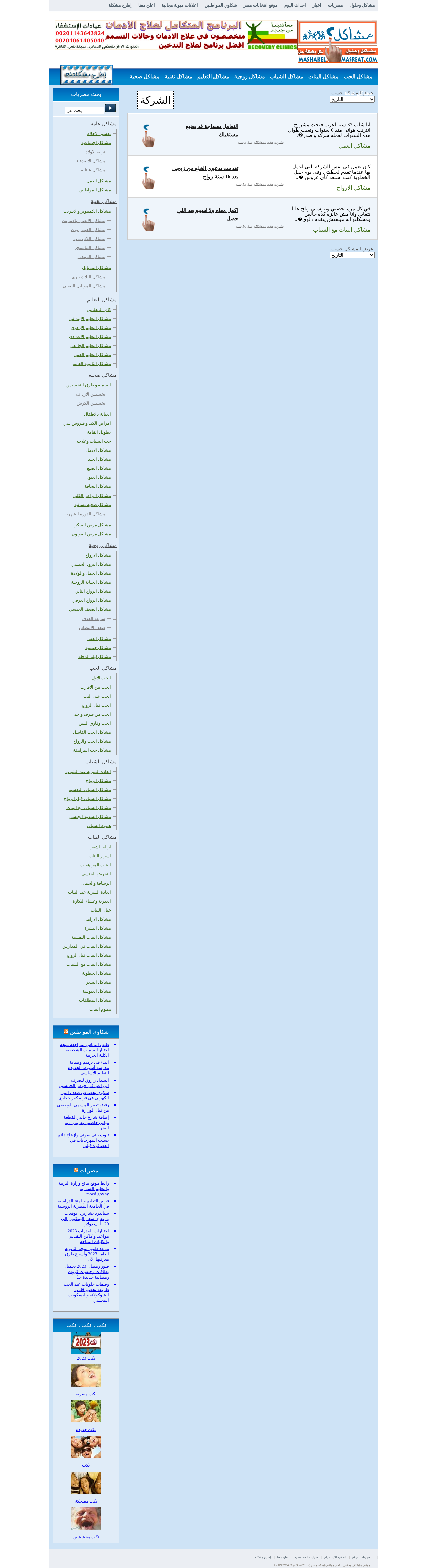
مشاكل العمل (354, 146)
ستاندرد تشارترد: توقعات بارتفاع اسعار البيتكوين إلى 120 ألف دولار (85, 1218)
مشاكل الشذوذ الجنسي (90, 816)
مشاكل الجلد (99, 459)
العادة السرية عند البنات (89, 892)
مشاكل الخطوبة (96, 973)
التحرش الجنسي (96, 873)
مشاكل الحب (358, 76)
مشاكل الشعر (98, 982)
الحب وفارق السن (95, 723)
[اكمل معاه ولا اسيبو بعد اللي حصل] (148, 229)
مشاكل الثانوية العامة (92, 363)
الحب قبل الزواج (96, 705)
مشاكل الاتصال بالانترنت (83, 220)
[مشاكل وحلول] (338, 61)
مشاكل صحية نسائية (92, 504)
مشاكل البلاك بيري (88, 276)
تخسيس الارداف (90, 394)
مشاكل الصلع (99, 468)
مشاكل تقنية (178, 76)
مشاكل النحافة (98, 486)
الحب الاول (101, 677)
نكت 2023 (86, 1358)
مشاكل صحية (145, 76)
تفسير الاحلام (99, 133)
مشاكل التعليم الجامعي (90, 345)
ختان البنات (101, 910)
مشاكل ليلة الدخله (94, 656)
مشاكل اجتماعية (96, 142)
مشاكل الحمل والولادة (91, 573)
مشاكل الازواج (353, 188)
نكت (86, 1465)
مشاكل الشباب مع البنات (88, 807)
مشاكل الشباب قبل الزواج (87, 798)
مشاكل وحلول (362, 5)
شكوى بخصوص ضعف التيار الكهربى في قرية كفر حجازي (83, 1095)
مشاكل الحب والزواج (92, 741)
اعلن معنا (146, 5)
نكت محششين (86, 1536)
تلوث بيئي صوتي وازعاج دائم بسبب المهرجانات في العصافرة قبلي (83, 1140)
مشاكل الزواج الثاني (93, 591)
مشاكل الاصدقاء (90, 160)
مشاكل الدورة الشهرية (84, 513)
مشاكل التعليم (213, 76)
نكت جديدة (86, 1429)
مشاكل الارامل (97, 919)
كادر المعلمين (99, 309)
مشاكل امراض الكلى (92, 495)
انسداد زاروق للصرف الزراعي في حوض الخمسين (84, 1082)
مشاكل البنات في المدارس (86, 946)
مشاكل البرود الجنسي (91, 564)
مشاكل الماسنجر (90, 247)
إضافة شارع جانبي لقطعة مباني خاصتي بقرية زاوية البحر (86, 1122)
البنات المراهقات (95, 864)
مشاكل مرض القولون (91, 533)
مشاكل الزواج (98, 780)
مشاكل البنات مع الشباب (341, 230)
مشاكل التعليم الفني (92, 354)
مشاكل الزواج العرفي (91, 600)
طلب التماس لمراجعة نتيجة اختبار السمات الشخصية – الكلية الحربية (84, 1050)
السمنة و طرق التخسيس (88, 384)
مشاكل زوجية (249, 76)
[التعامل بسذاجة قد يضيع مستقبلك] (148, 145)
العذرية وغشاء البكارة (92, 901)
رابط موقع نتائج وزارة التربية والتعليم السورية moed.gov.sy (83, 1188)
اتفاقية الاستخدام (335, 1557)
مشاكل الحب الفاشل (92, 732)
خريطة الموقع (361, 1557)
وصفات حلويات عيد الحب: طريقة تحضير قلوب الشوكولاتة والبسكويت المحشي (85, 1292)
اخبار (317, 5)
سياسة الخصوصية (306, 1557)
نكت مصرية (86, 1393)
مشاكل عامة (358, 93)
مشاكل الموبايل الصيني (84, 285)
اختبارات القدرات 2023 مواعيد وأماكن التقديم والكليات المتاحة (88, 1236)
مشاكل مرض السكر (93, 524)
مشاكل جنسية (98, 647)
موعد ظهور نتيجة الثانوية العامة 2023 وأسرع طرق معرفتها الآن (87, 1254)
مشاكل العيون (98, 477)
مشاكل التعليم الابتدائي (90, 318)
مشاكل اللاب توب (89, 238)
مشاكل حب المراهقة (92, 750)
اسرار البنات (100, 855)
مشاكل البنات (323, 76)
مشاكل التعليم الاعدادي (90, 336)
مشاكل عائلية (93, 169)
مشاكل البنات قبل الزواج (89, 955)
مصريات (335, 5)
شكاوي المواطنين (221, 5)
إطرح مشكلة (120, 5)
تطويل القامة (99, 432)
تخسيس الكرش (91, 403)
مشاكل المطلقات (95, 1000)
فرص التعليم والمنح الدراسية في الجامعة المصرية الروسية (83, 1203)
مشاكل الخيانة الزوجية (91, 582)
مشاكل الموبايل (96, 267)
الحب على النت (97, 696)
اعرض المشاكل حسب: (352, 248)
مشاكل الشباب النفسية (90, 789)
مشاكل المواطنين (95, 189)
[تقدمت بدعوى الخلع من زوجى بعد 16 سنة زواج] (148, 187)
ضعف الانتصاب (92, 627)
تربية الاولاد (95, 151)
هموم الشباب (99, 825)
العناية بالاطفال (97, 414)
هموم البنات (100, 1009)
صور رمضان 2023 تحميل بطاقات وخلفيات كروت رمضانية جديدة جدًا (87, 1272)
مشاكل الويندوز (91, 256)
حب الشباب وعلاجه (93, 441)
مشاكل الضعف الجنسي (90, 609)
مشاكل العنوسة (97, 991)
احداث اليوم (295, 5)
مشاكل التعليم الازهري (91, 327)
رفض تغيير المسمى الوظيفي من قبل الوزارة (83, 1107)
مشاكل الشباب (286, 76)
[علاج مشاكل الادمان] (176, 48)
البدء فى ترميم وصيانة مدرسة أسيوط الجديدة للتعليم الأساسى (88, 1067)
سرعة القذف (93, 618)
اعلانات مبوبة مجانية (180, 5)
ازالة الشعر (101, 846)
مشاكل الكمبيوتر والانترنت (87, 211)
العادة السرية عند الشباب (88, 771)
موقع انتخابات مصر (261, 5)
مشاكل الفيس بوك (88, 229)
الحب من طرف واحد (92, 714)
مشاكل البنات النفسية (91, 937)
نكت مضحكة (86, 1501)
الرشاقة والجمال (96, 883)
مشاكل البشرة (97, 928)
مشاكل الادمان (97, 450)
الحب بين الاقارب (95, 687)
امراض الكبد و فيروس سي (87, 423)
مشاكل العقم (99, 638)
